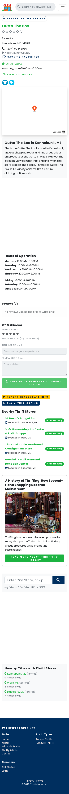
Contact (6, 753)
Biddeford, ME (20, 692)
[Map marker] (34, 109)
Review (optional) (13, 358)
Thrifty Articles (10, 750)
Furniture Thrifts (45, 742)
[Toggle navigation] (62, 8)
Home (5, 739)
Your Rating (10, 329)
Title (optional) (12, 345)
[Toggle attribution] (63, 132)
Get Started (8, 767)
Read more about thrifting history (34, 558)
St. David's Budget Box (20, 418)
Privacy (30, 780)
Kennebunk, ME (21, 674)
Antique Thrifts (44, 739)
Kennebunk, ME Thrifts (26, 18)
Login (5, 770)
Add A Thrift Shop (11, 746)
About (5, 742)
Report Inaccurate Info (27, 397)
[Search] (58, 580)
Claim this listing (21, 403)
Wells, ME (18, 683)
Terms (39, 780)
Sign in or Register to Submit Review (36, 383)
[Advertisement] (34, 215)
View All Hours (19, 74)
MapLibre (57, 131)
